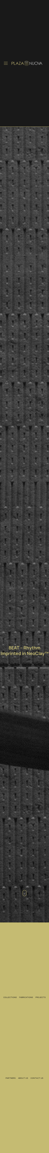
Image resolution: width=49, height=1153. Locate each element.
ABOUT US (23, 1078)
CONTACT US (37, 1078)
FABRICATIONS (26, 997)
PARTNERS (11, 1078)
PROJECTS (41, 997)
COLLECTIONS (10, 997)
